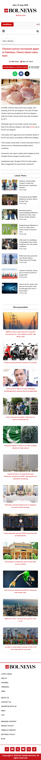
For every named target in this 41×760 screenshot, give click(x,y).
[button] (15, 73)
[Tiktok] (34, 749)
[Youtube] (23, 749)
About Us (5, 698)
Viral (3, 691)
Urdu (3, 711)
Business (11, 41)
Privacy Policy (7, 726)
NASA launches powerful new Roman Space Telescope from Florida (28, 258)
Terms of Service (8, 730)
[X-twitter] (18, 749)
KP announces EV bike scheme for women (20, 363)
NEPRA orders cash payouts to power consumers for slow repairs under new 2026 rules (20, 334)
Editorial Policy (8, 734)
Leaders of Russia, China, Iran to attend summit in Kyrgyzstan (28, 273)
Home (4, 41)
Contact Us (6, 702)
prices (32, 127)
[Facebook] (12, 749)
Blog (3, 739)
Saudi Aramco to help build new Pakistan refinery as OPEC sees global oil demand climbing (20, 476)
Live (2, 715)
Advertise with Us (8, 706)
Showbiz (4, 682)
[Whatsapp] (7, 749)
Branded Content (8, 721)
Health (4, 678)
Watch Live (20, 15)
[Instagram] (29, 749)
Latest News (6, 674)
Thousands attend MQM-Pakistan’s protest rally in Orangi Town (28, 199)
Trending (5, 687)
